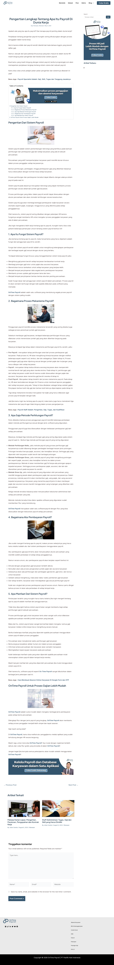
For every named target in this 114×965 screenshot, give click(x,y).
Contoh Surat (74, 930)
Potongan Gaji (74, 945)
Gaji (32, 25)
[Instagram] (5, 926)
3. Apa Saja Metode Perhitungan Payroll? (24, 111)
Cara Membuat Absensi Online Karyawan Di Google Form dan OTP (43, 680)
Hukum (73, 937)
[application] (93, 3)
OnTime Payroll (14, 292)
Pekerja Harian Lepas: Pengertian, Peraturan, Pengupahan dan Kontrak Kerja (23, 822)
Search (86, 14)
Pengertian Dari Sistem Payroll (18, 106)
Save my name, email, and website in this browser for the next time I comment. (41, 892)
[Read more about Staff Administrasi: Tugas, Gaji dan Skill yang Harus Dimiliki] (58, 808)
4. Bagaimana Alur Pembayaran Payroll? (24, 113)
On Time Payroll (45, 671)
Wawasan (41, 25)
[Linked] (10, 926)
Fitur (77, 3)
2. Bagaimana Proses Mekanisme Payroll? (25, 109)
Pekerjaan (35, 25)
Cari (108, 17)
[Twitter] (12, 926)
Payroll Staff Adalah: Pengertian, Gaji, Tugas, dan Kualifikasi (41, 410)
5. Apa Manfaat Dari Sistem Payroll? (23, 115)
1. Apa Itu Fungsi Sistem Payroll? (22, 108)
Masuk (70, 3)
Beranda (62, 3)
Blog (90, 3)
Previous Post (10, 785)
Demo (84, 3)
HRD (72, 934)
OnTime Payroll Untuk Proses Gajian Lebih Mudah (24, 117)
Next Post (73, 785)
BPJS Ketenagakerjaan (77, 926)
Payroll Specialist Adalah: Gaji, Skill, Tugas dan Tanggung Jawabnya (44, 79)
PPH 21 (73, 949)
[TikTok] (8, 926)
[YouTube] (15, 926)
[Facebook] (17, 926)
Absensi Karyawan (75, 922)
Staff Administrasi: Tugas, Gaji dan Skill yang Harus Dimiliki (57, 821)
